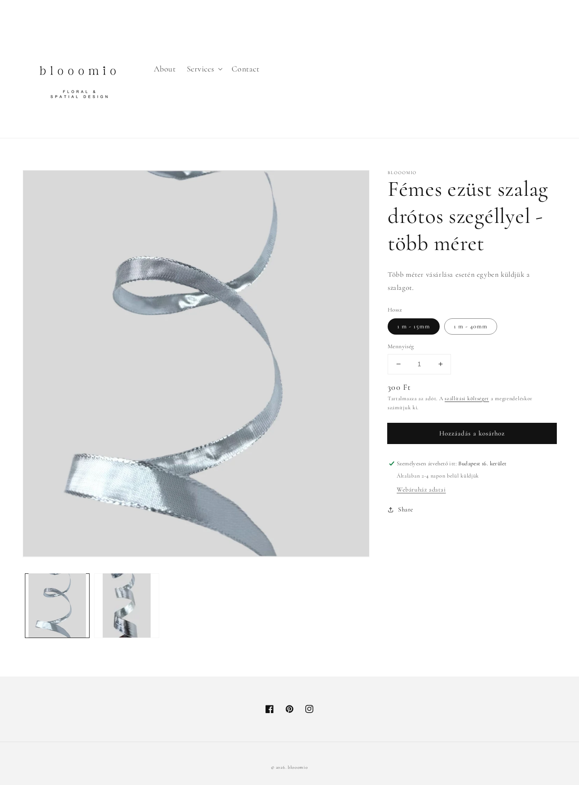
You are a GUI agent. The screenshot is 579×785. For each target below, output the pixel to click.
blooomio (298, 767)
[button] (204, 69)
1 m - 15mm (413, 326)
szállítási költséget (467, 398)
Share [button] (405, 509)
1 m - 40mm (471, 326)
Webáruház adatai (421, 489)
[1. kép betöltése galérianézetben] (57, 605)
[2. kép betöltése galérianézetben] (126, 605)
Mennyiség (401, 346)
